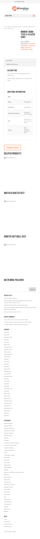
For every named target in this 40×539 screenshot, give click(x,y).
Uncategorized (7, 504)
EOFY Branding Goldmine (10, 298)
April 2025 (6, 334)
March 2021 (7, 369)
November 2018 (8, 388)
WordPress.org (7, 526)
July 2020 (6, 378)
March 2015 (7, 396)
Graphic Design (8, 467)
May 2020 (6, 383)
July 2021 (6, 359)
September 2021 (8, 354)
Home (5, 26)
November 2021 (8, 349)
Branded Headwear (9, 428)
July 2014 (6, 413)
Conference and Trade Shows (11, 443)
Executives (6, 460)
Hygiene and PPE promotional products (14, 472)
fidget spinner (7, 465)
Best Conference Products (21, 324)
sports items (7, 491)
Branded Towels (8, 435)
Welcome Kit (7, 509)
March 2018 (7, 393)
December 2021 (8, 347)
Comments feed (8, 524)
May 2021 (6, 364)
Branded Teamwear (9, 433)
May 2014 (6, 415)
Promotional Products (9, 484)
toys (5, 496)
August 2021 (7, 356)
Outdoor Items (7, 482)
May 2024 (6, 339)
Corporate (25, 26)
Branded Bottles (8, 425)
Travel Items (7, 499)
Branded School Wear (9, 430)
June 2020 (6, 381)
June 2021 (6, 361)
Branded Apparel (8, 423)
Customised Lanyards (9, 455)
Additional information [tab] (12, 64)
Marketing (6, 474)
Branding (6, 438)
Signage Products (8, 487)
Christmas (6, 440)
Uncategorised (7, 501)
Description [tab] (9, 60)
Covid (5, 452)
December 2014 (8, 400)
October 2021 (7, 352)
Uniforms (20, 26)
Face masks (7, 462)
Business (28, 47)
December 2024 (8, 337)
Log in (5, 519)
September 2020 (8, 376)
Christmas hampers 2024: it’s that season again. (16, 305)
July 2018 (6, 391)
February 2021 (7, 371)
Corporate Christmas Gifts (10, 445)
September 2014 (8, 408)
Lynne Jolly (7, 319)
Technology (7, 494)
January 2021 (7, 374)
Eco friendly (7, 457)
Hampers (6, 469)
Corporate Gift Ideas (9, 450)
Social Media (7, 489)
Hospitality (24, 49)
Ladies (30, 49)
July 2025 (6, 332)
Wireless (6, 511)
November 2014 (8, 403)
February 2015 (7, 398)
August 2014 (7, 410)
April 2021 (6, 366)
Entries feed (7, 521)
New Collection (7, 477)
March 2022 (7, 344)
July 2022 (6, 342)
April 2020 (6, 386)
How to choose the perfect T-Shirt (12, 312)
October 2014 (7, 405)
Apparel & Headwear (12, 26)
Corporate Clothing (8, 447)
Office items (7, 479)
